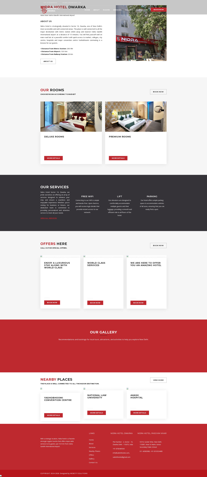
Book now (159, 10)
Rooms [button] (106, 10)
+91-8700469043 (50, 3)
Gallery (129, 10)
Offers (91, 455)
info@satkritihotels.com (71, 3)
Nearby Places (94, 451)
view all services (48, 218)
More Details (53, 158)
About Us (48, 61)
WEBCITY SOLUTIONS (78, 473)
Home (87, 10)
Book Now (158, 92)
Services (117, 10)
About (96, 10)
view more (158, 380)
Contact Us (142, 10)
